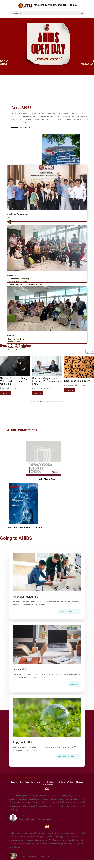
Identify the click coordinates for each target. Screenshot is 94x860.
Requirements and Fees (68, 757)
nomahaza (38, 385)
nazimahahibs (71, 385)
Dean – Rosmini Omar (16, 339)
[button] (92, 352)
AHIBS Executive (14, 342)
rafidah (5, 388)
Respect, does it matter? (45, 380)
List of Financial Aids (69, 611)
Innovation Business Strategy (18, 279)
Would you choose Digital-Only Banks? (78, 379)
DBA (9, 220)
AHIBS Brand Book (47, 479)
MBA (10, 217)
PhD (9, 223)
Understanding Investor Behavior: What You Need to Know (15, 381)
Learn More (25, 127)
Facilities (74, 684)
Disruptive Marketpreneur (17, 281)
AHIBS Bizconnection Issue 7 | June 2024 (25, 527)
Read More (5, 393)
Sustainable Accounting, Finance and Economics (25, 284)
